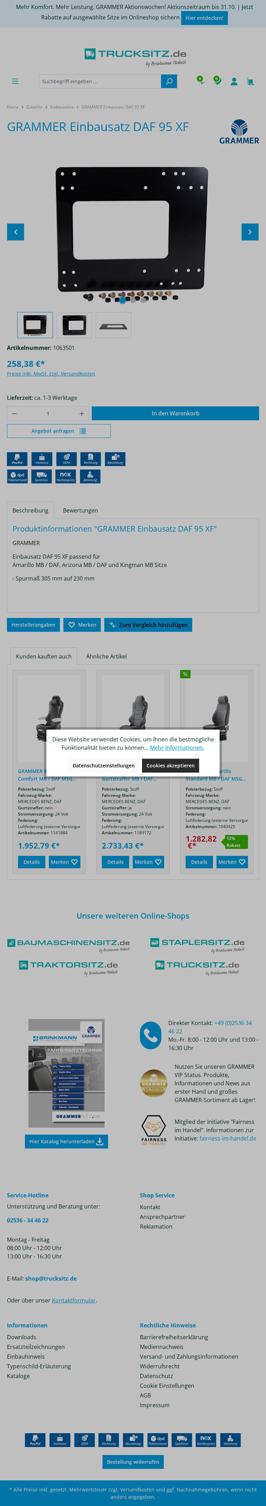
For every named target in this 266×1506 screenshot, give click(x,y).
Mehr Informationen (176, 747)
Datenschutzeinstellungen (104, 765)
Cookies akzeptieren (171, 765)
